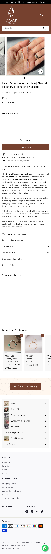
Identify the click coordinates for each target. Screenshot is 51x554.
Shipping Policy (9, 484)
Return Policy (8, 265)
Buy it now (25, 147)
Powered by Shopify (10, 548)
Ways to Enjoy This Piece (14, 234)
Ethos (4, 469)
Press (4, 473)
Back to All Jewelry (27, 386)
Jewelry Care (8, 252)
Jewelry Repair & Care (11, 491)
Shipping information (12, 259)
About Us (6, 462)
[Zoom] (40, 71)
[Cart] (41, 15)
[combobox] (25, 28)
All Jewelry (21, 330)
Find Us (5, 466)
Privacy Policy (8, 494)
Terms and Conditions (11, 498)
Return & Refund (9, 487)
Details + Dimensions (12, 240)
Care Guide (7, 246)
